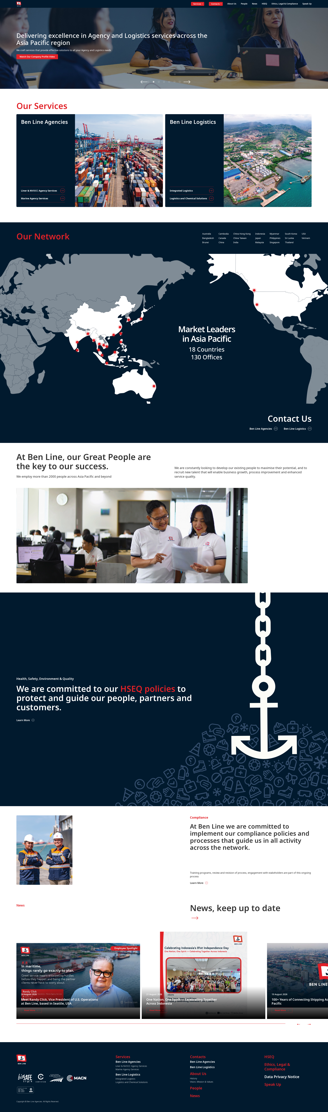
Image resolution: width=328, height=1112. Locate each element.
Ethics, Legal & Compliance (277, 1066)
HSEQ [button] (264, 3)
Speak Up (272, 1084)
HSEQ (269, 1056)
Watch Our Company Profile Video (37, 56)
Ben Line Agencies (261, 428)
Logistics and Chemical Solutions (132, 1082)
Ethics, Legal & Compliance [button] (285, 3)
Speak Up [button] (307, 3)
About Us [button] (231, 3)
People (196, 1088)
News (195, 1095)
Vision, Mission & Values (201, 1081)
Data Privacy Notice (281, 1076)
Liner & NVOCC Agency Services (131, 1065)
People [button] (244, 3)
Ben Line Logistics (295, 428)
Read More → (31, 1010)
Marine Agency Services (127, 1069)
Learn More (23, 720)
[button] (148, 82)
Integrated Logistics (125, 1078)
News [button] (254, 3)
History (193, 1078)
